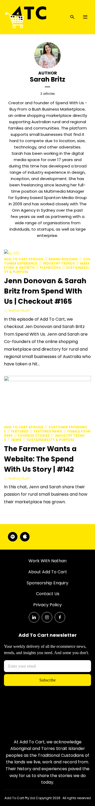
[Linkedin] (34, 617)
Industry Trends (59, 263)
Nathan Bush (19, 310)
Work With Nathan (47, 561)
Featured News (48, 431)
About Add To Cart (47, 572)
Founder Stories (34, 435)
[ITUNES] (25, 536)
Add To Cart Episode (23, 259)
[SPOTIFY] (12, 536)
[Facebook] (60, 617)
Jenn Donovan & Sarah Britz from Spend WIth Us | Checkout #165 (45, 291)
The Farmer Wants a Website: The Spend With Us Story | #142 (40, 459)
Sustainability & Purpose (50, 439)
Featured (19, 431)
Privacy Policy (47, 605)
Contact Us (47, 594)
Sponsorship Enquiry (47, 583)
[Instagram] (47, 617)
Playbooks (50, 267)
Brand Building (63, 259)
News (16, 439)
